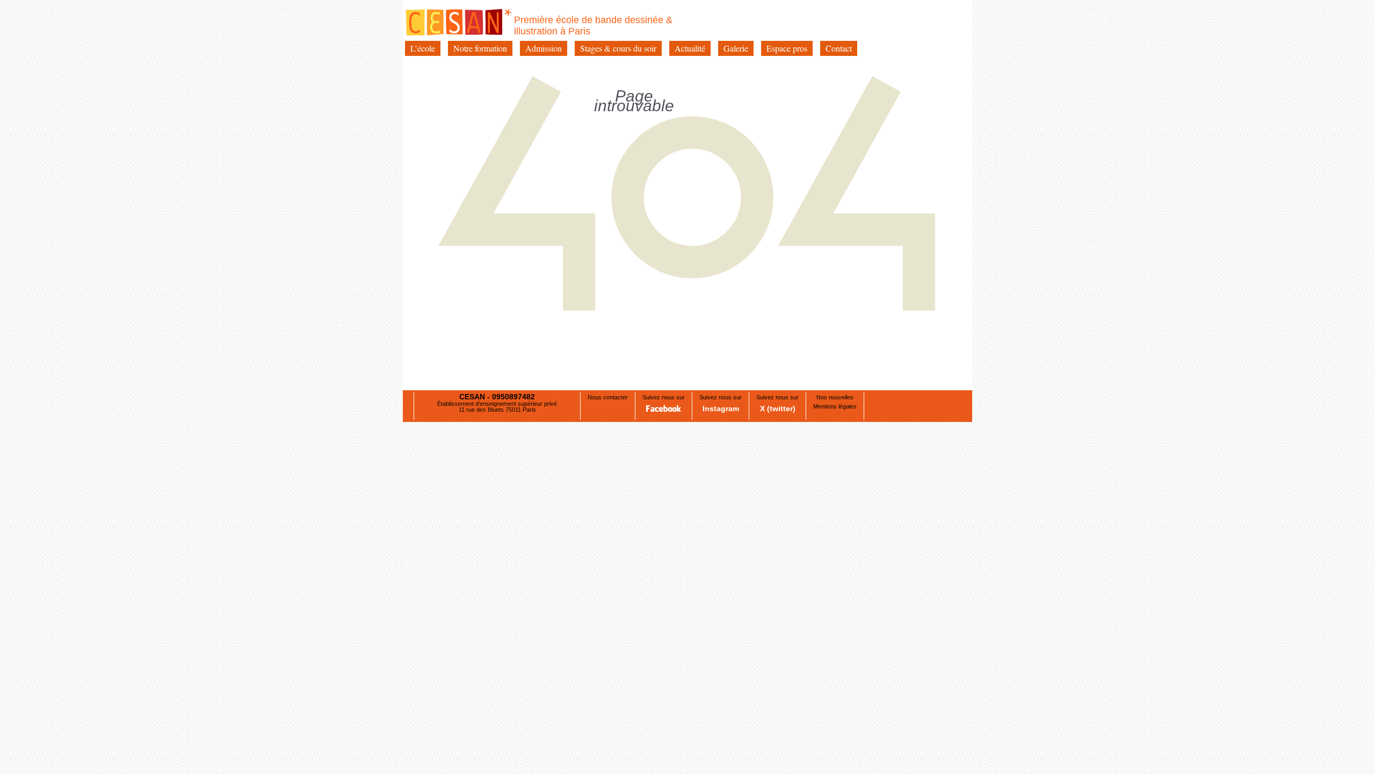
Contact (839, 48)
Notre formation (480, 48)
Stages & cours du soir (618, 48)
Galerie (735, 48)
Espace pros (786, 48)
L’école (422, 48)
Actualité (690, 48)
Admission (543, 48)
